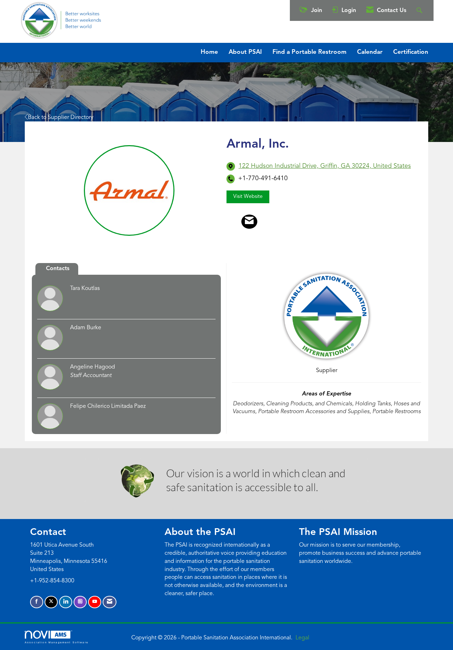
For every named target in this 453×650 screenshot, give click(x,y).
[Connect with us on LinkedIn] (65, 602)
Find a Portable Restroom (309, 52)
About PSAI (245, 52)
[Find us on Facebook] (36, 602)
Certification (410, 52)
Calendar (370, 52)
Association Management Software (56, 642)
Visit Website (248, 196)
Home (209, 52)
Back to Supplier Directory (60, 117)
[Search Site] (420, 10)
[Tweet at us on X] (51, 602)
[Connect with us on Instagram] (80, 602)
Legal (302, 638)
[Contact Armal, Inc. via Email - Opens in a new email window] (249, 221)
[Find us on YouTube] (94, 602)
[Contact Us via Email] (109, 602)
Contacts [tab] (57, 269)
